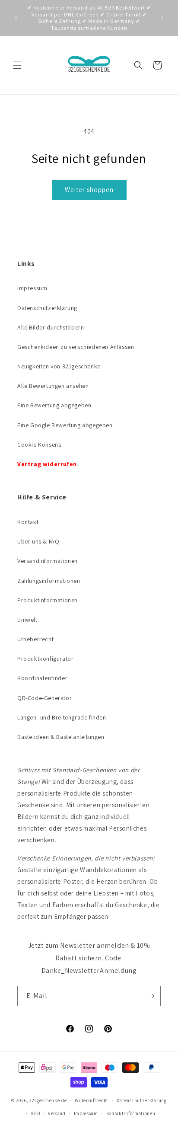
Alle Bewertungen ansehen (53, 386)
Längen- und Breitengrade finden (61, 717)
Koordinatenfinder (42, 678)
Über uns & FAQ (38, 541)
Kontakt (27, 522)
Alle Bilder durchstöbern (50, 327)
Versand (57, 1113)
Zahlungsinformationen (48, 581)
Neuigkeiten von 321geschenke (59, 366)
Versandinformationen (47, 561)
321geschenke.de (48, 1100)
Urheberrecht (35, 639)
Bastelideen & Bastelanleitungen (61, 737)
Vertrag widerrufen (47, 464)
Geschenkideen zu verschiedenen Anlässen (75, 347)
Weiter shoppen (89, 189)
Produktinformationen (47, 600)
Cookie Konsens (39, 444)
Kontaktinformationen (131, 1113)
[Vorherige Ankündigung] (15, 17)
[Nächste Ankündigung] (162, 17)
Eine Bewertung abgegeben (54, 405)
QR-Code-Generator (44, 698)
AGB (35, 1113)
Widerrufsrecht (91, 1100)
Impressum (32, 288)
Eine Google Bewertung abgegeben (65, 425)
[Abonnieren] (150, 996)
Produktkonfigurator (45, 658)
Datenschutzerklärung (47, 308)
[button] (17, 65)
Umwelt (27, 620)
